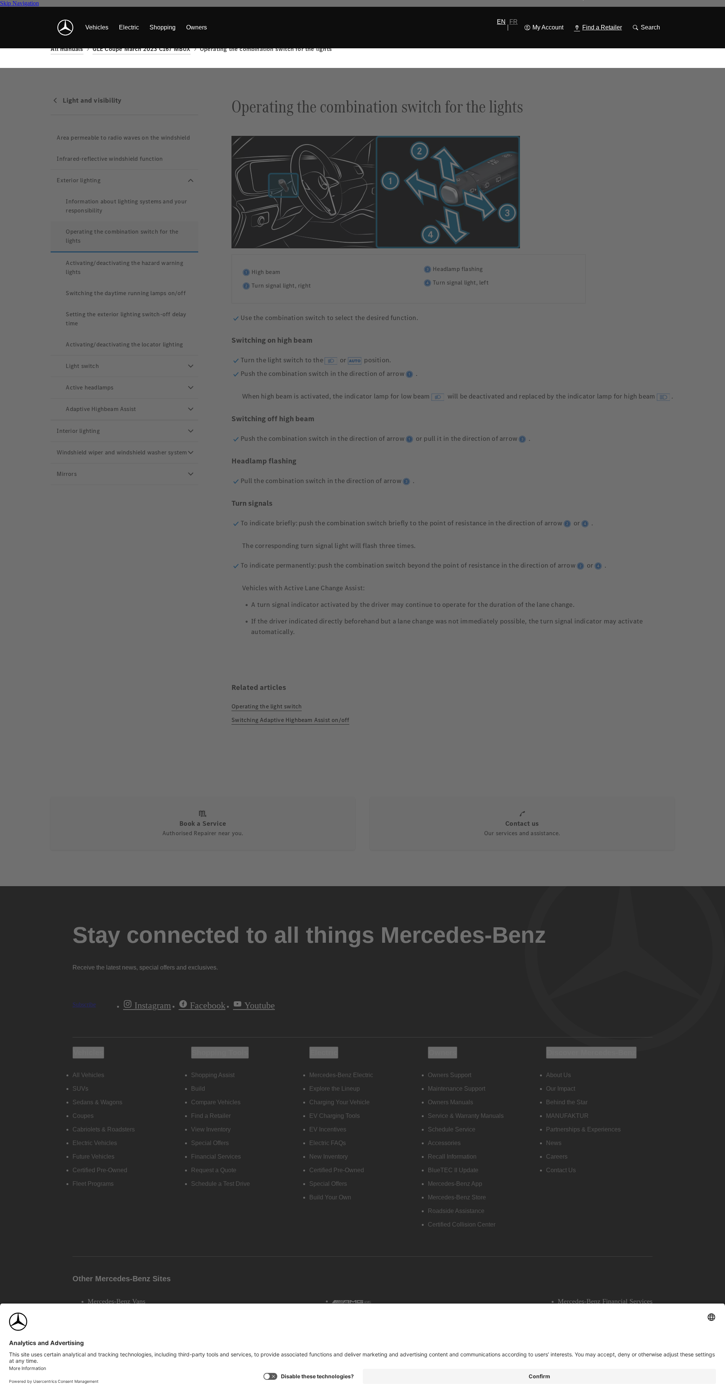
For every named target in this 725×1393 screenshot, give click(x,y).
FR (513, 21)
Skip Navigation (19, 3)
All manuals (67, 49)
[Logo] (65, 27)
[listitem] (97, 27)
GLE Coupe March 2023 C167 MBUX (142, 49)
